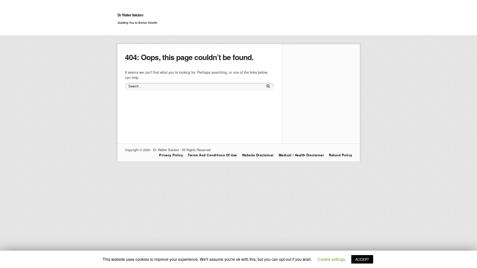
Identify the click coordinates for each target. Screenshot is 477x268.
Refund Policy (340, 155)
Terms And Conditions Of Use (212, 155)
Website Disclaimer (258, 155)
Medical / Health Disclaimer (301, 155)
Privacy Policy (171, 155)
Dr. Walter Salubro (130, 14)
